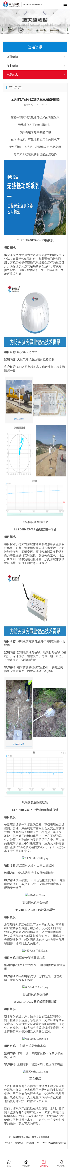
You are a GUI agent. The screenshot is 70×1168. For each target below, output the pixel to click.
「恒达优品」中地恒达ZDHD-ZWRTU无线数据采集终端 (39, 1142)
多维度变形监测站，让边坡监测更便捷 (31, 1137)
